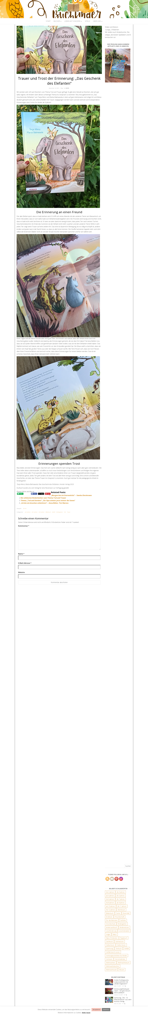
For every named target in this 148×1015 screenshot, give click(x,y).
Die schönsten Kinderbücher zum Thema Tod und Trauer (43, 498)
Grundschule (110, 924)
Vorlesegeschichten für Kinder (116, 956)
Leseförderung (111, 931)
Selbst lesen (121, 945)
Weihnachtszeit (111, 970)
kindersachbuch (111, 927)
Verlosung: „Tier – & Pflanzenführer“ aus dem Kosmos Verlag (122, 999)
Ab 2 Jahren (110, 892)
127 (123, 986)
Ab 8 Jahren (110, 903)
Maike (67, 88)
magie (108, 934)
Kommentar (23, 526)
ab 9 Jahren (121, 903)
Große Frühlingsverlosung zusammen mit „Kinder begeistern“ (121, 982)
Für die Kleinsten (112, 920)
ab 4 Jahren (27, 512)
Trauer (68, 512)
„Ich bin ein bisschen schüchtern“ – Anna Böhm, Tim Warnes (44, 503)
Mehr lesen (86, 1013)
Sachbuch (109, 941)
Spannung (109, 948)
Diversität (126, 913)
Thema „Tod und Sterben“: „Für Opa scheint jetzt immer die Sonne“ (48, 500)
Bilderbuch (48, 512)
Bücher (57, 21)
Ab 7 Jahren (121, 899)
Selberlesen (110, 945)
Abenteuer (121, 910)
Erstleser (109, 917)
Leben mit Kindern (72, 21)
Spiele (87, 21)
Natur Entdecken (112, 938)
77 (123, 1003)
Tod (65, 512)
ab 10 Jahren (110, 906)
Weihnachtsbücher (112, 966)
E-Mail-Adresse (24, 563)
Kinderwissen (124, 927)
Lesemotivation (124, 931)
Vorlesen (109, 959)
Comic (118, 913)
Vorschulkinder (120, 959)
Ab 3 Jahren (121, 892)
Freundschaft (119, 917)
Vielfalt (126, 948)
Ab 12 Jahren (110, 910)
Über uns (97, 21)
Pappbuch (123, 938)
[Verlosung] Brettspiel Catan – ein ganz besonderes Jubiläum (122, 991)
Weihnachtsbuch (123, 963)
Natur (115, 934)
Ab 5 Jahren (34, 512)
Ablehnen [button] (106, 1009)
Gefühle (123, 920)
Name (21, 554)
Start (48, 21)
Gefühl (53, 512)
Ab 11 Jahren (121, 906)
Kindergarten (59, 512)
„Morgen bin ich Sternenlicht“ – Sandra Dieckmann (71, 495)
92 (124, 995)
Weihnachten (110, 963)
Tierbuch (119, 948)
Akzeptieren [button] (96, 1009)
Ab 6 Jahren (41, 512)
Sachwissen (119, 941)
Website (21, 572)
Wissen (121, 970)
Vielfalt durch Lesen (113, 952)
